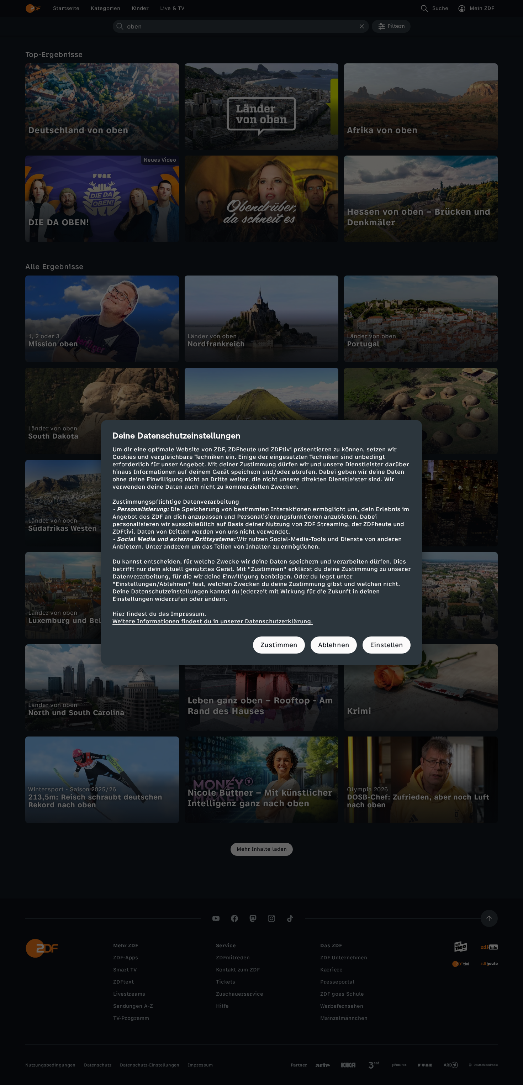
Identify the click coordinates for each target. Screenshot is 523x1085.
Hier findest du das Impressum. (159, 613)
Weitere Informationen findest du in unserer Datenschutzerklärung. (212, 621)
